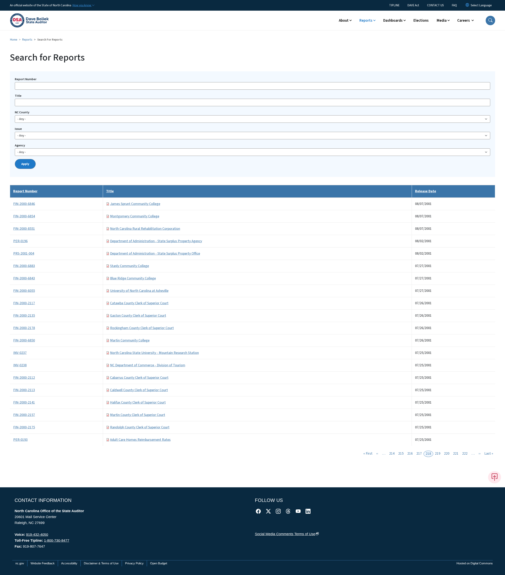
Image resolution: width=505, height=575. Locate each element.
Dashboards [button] (393, 20)
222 (465, 453)
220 (446, 453)
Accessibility (69, 563)
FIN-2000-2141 (24, 402)
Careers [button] (464, 20)
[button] (490, 20)
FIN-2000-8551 (24, 228)
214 (392, 453)
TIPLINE (394, 5)
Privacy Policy (134, 563)
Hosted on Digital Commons (474, 563)
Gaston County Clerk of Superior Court (138, 315)
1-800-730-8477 (56, 540)
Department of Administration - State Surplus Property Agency (156, 241)
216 (410, 453)
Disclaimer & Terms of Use (101, 563)
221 (455, 453)
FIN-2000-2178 (24, 328)
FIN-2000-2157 (24, 414)
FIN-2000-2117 (24, 303)
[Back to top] (494, 477)
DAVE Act (413, 5)
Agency (20, 145)
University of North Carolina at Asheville (139, 290)
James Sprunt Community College (135, 203)
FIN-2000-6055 (24, 290)
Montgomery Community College (134, 216)
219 (437, 453)
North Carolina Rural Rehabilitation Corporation (145, 228)
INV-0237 (20, 352)
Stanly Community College (129, 265)
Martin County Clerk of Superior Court (137, 414)
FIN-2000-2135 (24, 315)
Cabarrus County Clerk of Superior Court (139, 377)
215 (401, 453)
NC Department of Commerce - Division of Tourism (147, 365)
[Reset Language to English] (467, 5)
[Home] (29, 16)
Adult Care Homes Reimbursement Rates (140, 439)
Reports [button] (365, 20)
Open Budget (158, 563)
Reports (27, 39)
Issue (18, 129)
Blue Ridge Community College (133, 278)
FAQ (454, 5)
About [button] (344, 20)
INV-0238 (20, 365)
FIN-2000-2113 (24, 390)
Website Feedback (43, 563)
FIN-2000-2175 (24, 427)
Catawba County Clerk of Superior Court (139, 303)
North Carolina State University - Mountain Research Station (154, 352)
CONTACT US (435, 5)
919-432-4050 (37, 535)
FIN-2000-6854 (24, 216)
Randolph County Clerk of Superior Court (139, 427)
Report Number (25, 79)
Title (18, 96)
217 (419, 453)
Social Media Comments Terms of (285, 534)
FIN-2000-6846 (24, 203)
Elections (421, 20)
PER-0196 (20, 241)
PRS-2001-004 (23, 253)
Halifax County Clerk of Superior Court (138, 402)
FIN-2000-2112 (24, 377)
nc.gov (19, 563)
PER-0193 (20, 439)
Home (13, 39)
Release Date (425, 191)
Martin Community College (130, 340)
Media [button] (442, 20)
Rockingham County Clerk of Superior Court (142, 328)
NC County (22, 112)
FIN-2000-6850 (24, 340)
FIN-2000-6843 (24, 278)
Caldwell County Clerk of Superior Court (139, 390)
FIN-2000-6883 (24, 265)
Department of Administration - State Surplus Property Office (155, 253)
